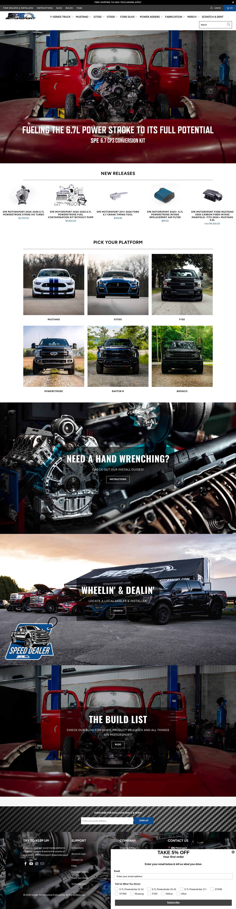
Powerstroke (53, 359)
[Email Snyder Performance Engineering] (42, 864)
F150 (182, 287)
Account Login (78, 854)
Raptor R (118, 359)
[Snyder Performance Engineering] (20, 16)
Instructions (77, 848)
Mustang (53, 287)
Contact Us (77, 859)
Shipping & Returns (129, 848)
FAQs (79, 8)
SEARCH (118, 610)
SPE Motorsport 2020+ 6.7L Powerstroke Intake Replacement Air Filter (165, 195)
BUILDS (69, 8)
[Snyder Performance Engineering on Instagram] (36, 864)
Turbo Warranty (79, 884)
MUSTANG (82, 16)
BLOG (59, 8)
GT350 (98, 16)
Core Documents (80, 872)
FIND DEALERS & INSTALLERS (18, 8)
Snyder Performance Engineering (48, 895)
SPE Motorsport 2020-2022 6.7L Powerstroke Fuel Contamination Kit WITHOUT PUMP (71, 195)
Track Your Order (79, 878)
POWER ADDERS (150, 16)
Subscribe (173, 902)
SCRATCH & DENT (212, 16)
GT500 (111, 16)
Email (117, 871)
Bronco (182, 359)
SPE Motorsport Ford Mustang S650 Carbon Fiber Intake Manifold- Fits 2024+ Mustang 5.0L (212, 195)
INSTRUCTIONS (45, 8)
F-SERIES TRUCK (60, 16)
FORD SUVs (127, 16)
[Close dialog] (233, 852)
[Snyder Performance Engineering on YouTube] (31, 864)
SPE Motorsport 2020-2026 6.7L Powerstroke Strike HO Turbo (23, 195)
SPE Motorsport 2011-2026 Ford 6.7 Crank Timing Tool (118, 195)
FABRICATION (174, 16)
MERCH (192, 16)
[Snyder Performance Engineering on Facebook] (25, 864)
